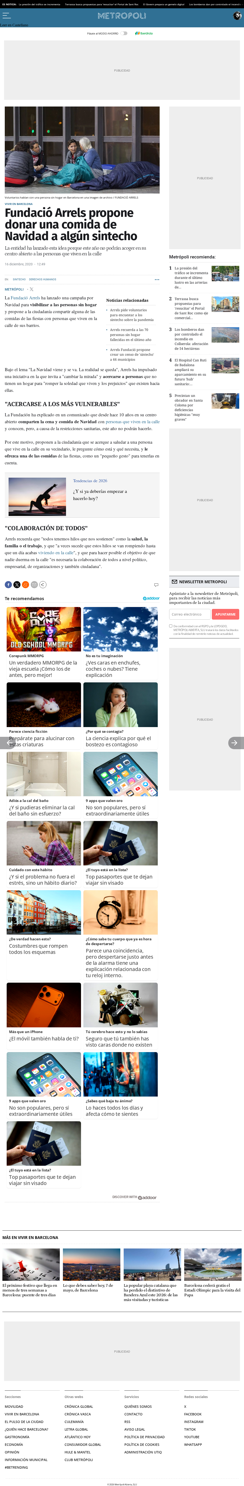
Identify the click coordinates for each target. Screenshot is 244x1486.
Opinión (12, 1452)
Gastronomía (17, 1437)
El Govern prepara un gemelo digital (163, 4)
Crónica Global (79, 1406)
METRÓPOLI (14, 289)
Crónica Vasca (78, 1414)
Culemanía (74, 1421)
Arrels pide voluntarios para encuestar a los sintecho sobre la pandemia (132, 315)
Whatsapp (193, 1444)
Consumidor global (83, 1444)
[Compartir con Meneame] (25, 584)
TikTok (190, 1429)
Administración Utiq (143, 1452)
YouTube (191, 1437)
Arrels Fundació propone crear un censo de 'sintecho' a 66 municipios (132, 354)
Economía (14, 1444)
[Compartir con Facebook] (8, 584)
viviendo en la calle (55, 552)
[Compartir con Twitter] (16, 584)
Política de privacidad (144, 1437)
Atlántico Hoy (78, 1437)
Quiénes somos (138, 1406)
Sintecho (19, 279)
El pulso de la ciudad (24, 1421)
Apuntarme (225, 614)
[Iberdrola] (144, 33)
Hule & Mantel (78, 1452)
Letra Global (76, 1429)
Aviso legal (134, 1429)
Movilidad (14, 1406)
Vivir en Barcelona (19, 204)
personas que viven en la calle (133, 421)
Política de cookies (141, 1444)
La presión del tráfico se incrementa (39, 4)
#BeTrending (16, 1467)
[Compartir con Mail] (34, 584)
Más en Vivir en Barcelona (30, 1237)
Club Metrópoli (79, 1459)
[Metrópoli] (122, 15)
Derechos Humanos (42, 279)
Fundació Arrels (25, 298)
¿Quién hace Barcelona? (26, 1429)
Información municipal (26, 1459)
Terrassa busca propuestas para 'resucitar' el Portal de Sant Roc (101, 4)
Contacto (133, 1414)
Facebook (193, 1414)
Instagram (193, 1421)
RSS (127, 1421)
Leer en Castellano (14, 25)
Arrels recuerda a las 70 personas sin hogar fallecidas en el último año (130, 334)
